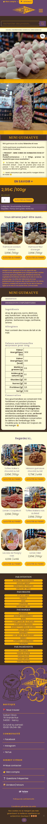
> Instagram (9, 745)
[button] (42, 36)
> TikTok (7, 752)
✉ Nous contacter (12, 765)
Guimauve (26, 30)
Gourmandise (17, 30)
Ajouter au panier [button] (11, 257)
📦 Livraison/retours (13, 784)
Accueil (8, 30)
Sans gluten (20, 209)
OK (24, 820)
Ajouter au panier (23, 200)
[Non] (43, 815)
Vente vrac (30, 209)
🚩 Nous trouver (11, 709)
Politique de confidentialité (23, 799)
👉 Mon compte (9, 2)
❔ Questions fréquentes (15, 778)
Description (11, 299)
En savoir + (23, 181)
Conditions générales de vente (23, 806)
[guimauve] (23, 129)
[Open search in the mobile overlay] (23, 23)
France (12, 209)
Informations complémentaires (20, 303)
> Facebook (9, 739)
